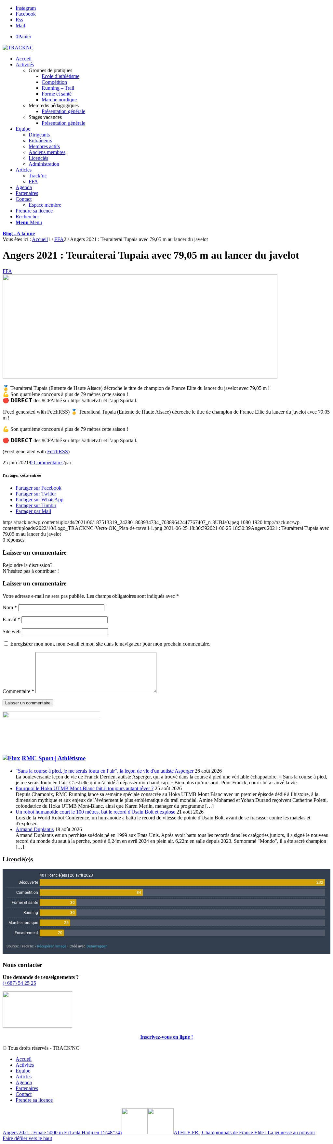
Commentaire (18, 691)
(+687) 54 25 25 (19, 983)
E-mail (11, 619)
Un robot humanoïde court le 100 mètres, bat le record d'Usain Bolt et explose (95, 812)
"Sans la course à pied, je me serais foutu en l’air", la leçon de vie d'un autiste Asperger (104, 771)
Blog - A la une (19, 233)
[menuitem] (173, 59)
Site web (11, 631)
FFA (7, 271)
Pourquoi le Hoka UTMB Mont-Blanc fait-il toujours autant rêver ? (84, 788)
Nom (10, 607)
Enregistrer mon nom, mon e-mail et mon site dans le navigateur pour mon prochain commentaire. (110, 644)
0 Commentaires (46, 462)
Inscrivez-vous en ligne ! (166, 1037)
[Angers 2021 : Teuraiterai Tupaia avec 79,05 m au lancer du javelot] (140, 376)
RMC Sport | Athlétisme (54, 758)
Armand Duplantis (35, 829)
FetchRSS (57, 451)
